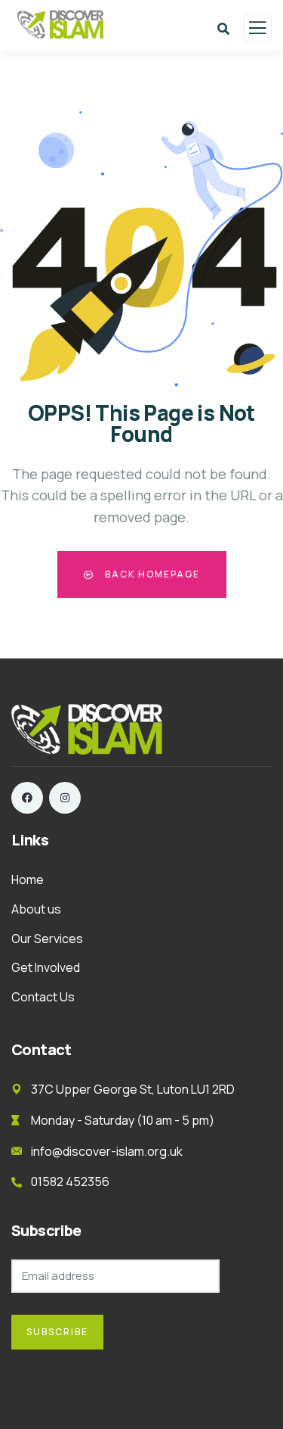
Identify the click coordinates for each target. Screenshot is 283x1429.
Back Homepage (151, 574)
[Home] (86, 729)
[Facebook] (27, 798)
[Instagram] (65, 798)
